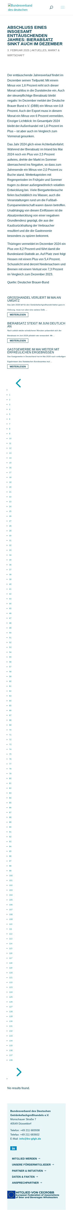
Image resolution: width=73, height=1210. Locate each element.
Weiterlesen (18, 314)
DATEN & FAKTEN (23, 1176)
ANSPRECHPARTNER (25, 1182)
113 (10, 939)
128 (11, 1012)
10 (10, 438)
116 (10, 953)
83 (10, 793)
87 (10, 812)
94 (10, 846)
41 (10, 589)
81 (10, 783)
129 (11, 1016)
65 (10, 706)
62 (10, 691)
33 (10, 550)
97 (10, 861)
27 (10, 521)
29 (10, 531)
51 (10, 638)
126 (11, 1002)
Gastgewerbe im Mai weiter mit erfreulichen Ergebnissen (33, 351)
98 (10, 866)
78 (10, 769)
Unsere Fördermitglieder (31, 1164)
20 (10, 487)
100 (11, 876)
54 (10, 652)
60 (10, 681)
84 (10, 798)
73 (10, 744)
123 (11, 987)
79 (10, 774)
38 (10, 574)
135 (11, 1046)
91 (10, 832)
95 (10, 851)
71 (10, 735)
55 (10, 657)
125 (11, 997)
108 (11, 914)
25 (10, 511)
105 (11, 900)
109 (11, 919)
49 (10, 628)
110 (10, 924)
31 (10, 540)
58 (10, 672)
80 (10, 778)
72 (10, 740)
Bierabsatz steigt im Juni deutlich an (36, 325)
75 (10, 754)
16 (10, 468)
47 (10, 618)
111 (10, 929)
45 (10, 608)
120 (11, 973)
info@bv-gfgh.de (30, 1138)
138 (11, 1060)
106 (11, 905)
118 (10, 963)
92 (10, 837)
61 (10, 686)
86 (10, 808)
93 (10, 842)
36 (10, 565)
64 (10, 701)
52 (10, 642)
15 (10, 463)
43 (10, 599)
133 (11, 1036)
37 (10, 570)
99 (10, 871)
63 (10, 696)
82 (10, 788)
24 (10, 506)
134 (11, 1041)
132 (11, 1031)
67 (10, 715)
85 (10, 803)
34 (10, 555)
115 (10, 948)
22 (10, 497)
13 (10, 453)
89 (10, 822)
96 (10, 856)
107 (11, 910)
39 (10, 579)
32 (10, 545)
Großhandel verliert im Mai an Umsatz (34, 299)
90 (10, 827)
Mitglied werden (24, 1158)
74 (10, 749)
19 (10, 482)
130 (11, 1021)
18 (10, 477)
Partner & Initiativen (27, 1170)
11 (10, 443)
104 (11, 895)
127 (11, 1007)
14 (10, 458)
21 (10, 492)
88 (10, 817)
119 (10, 968)
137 (11, 1055)
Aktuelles (38, 50)
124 (11, 992)
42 (10, 594)
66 (10, 710)
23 (10, 502)
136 (11, 1050)
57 (10, 667)
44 (10, 604)
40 (10, 584)
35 (10, 560)
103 (11, 890)
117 (10, 958)
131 (11, 1026)
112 (10, 934)
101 (11, 880)
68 (10, 720)
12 (10, 448)
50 (10, 633)
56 (10, 662)
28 (10, 526)
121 (11, 978)
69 (10, 725)
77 (10, 764)
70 (10, 730)
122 (11, 982)
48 (10, 623)
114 (10, 944)
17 (10, 472)
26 (10, 516)
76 (10, 759)
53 (10, 647)
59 (10, 676)
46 (10, 613)
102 (11, 885)
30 (10, 536)
